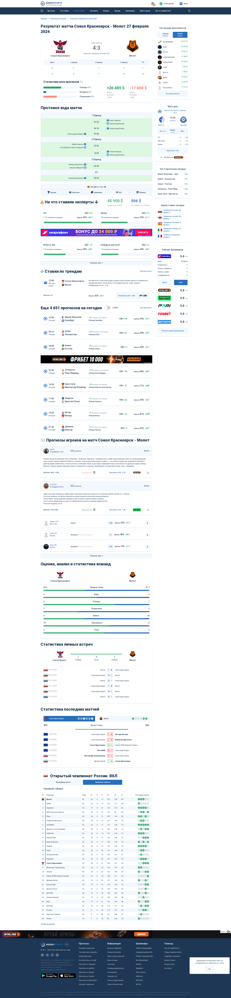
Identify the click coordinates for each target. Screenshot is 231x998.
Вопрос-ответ (169, 964)
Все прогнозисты (172, 94)
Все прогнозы (145, 308)
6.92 (110, 547)
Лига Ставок (140, 972)
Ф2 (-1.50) (55, 472)
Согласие (111, 964)
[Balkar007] (46, 534)
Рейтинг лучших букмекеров (173, 331)
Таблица (142, 192)
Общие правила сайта (172, 952)
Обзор (164, 282)
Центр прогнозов (85, 956)
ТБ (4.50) (54, 510)
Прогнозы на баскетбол (88, 980)
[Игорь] (46, 451)
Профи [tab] (180, 35)
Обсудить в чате (95, 187)
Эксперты (94, 11)
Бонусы (106, 11)
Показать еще (95, 263)
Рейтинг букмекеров (143, 948)
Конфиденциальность (115, 968)
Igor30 (52, 449)
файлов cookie (218, 963)
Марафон (139, 968)
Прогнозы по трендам (87, 964)
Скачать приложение (115, 980)
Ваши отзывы (112, 960)
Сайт (181, 282)
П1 (163, 131)
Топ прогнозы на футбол (88, 952)
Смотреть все (145, 271)
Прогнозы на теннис (86, 976)
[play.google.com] (49, 975)
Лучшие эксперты (114, 952)
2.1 (110, 535)
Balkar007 (53, 533)
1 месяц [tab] (165, 35)
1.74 (186, 141)
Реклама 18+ (128, 15)
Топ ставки (64, 11)
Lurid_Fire (53, 484)
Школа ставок (169, 960)
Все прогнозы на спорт (87, 960)
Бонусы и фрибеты (114, 948)
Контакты (168, 968)
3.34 (186, 144)
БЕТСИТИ (139, 980)
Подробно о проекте (172, 956)
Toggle (107, 307)
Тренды (117, 11)
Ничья (172, 131)
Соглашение (112, 972)
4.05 (110, 523)
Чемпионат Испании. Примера (172, 222)
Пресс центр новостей (115, 956)
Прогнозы (51, 11)
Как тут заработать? (171, 948)
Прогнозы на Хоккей (58, 19)
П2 (182, 131)
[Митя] (46, 546)
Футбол (166, 213)
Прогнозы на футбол (86, 968)
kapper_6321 (54, 521)
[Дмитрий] (46, 486)
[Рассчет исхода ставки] (94, 472)
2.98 (186, 137)
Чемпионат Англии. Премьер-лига (172, 216)
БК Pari (138, 984)
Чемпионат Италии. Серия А (172, 229)
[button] (152, 3)
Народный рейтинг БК (144, 952)
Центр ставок (79, 11)
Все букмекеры (142, 960)
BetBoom (139, 976)
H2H (120, 192)
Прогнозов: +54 (173, 151)
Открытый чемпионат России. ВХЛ (83, 19)
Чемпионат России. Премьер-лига (172, 210)
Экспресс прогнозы (86, 984)
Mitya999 (53, 545)
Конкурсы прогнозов (87, 948)
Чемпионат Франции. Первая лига (172, 235)
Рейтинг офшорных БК (144, 956)
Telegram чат (112, 976)
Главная (44, 19)
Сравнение (98, 192)
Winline (138, 964)
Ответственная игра (115, 984)
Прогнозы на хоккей (86, 972)
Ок (210, 969)
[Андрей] (46, 523)
